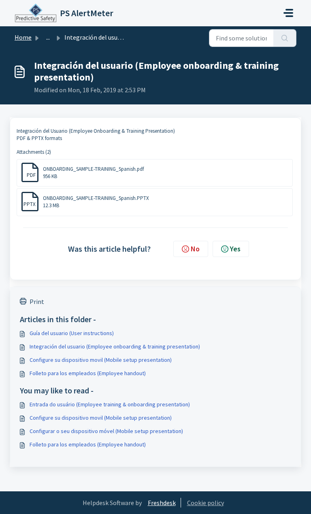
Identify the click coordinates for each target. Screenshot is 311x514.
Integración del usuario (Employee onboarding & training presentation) (115, 346)
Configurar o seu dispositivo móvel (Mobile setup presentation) (106, 431)
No (195, 248)
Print (37, 301)
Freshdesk (162, 503)
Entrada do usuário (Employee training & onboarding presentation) (110, 404)
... (48, 37)
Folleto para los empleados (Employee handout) (88, 373)
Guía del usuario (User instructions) (72, 333)
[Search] (284, 38)
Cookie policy (205, 503)
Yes (235, 248)
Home (23, 37)
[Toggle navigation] (288, 13)
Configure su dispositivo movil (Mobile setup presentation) (101, 359)
